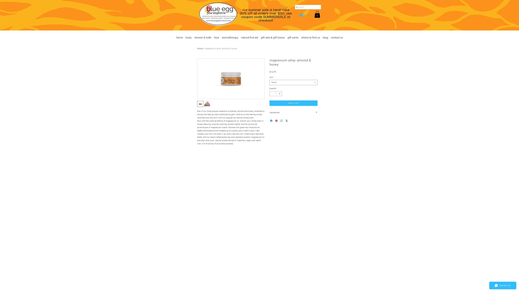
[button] (317, 14)
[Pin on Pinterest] (276, 120)
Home (200, 48)
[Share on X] (286, 120)
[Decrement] (271, 93)
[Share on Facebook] (271, 120)
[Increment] (280, 93)
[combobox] (293, 82)
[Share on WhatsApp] (281, 120)
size (272, 77)
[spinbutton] (275, 93)
